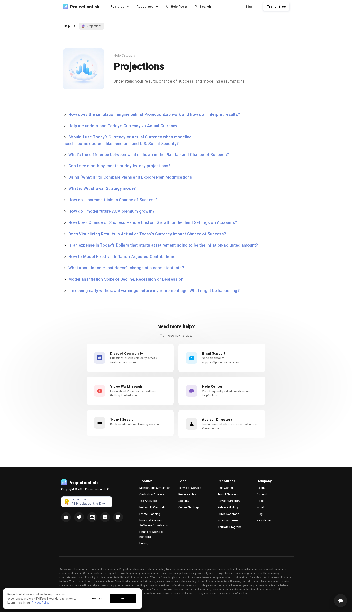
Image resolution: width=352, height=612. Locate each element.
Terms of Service (189, 487)
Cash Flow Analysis (152, 494)
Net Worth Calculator (153, 507)
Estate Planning (149, 514)
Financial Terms (228, 520)
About (261, 487)
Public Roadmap (228, 514)
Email (260, 507)
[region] (72, 598)
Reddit (261, 500)
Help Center (225, 487)
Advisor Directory (229, 500)
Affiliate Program (229, 527)
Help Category (124, 56)
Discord (262, 494)
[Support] (340, 600)
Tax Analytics (148, 500)
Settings (97, 598)
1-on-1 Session (228, 494)
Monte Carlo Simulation (155, 487)
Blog (260, 514)
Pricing (143, 543)
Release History (228, 507)
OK (122, 598)
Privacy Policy (187, 494)
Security (183, 500)
